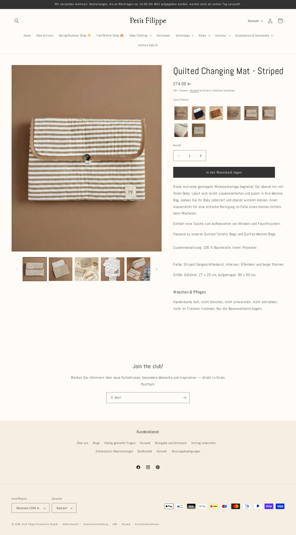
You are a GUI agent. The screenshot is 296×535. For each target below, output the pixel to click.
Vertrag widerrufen (203, 443)
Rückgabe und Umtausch (171, 443)
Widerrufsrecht (71, 524)
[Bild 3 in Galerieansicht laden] (86, 269)
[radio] (181, 113)
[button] (17, 21)
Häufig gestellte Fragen (119, 443)
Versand (194, 90)
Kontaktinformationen (147, 524)
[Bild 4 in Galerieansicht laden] (112, 269)
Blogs (96, 443)
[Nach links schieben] (17, 269)
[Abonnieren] (184, 397)
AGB (115, 524)
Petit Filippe (29, 524)
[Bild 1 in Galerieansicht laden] (34, 269)
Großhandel (145, 451)
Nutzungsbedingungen (186, 451)
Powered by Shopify (47, 524)
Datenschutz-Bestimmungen (114, 451)
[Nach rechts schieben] (156, 269)
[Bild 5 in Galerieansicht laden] (138, 269)
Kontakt (162, 451)
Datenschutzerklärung (95, 524)
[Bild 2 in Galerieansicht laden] (60, 269)
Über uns (82, 443)
